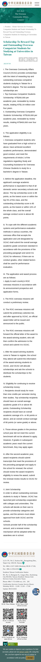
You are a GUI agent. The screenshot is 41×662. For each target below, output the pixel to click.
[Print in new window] (35, 59)
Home (14, 27)
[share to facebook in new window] (21, 59)
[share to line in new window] (26, 59)
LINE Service (36, 592)
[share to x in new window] (30, 59)
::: (4, 27)
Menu (37, 4)
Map (26, 563)
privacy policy (24, 652)
